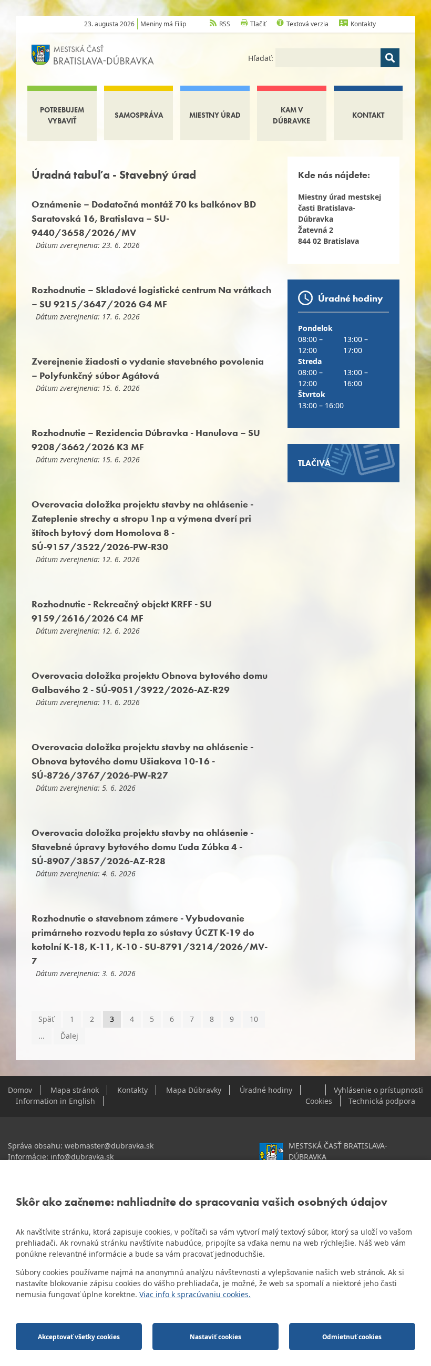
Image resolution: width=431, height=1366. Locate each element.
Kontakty (363, 23)
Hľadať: (261, 58)
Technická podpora (381, 1101)
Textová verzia (307, 23)
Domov (20, 1090)
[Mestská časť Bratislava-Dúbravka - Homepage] (93, 54)
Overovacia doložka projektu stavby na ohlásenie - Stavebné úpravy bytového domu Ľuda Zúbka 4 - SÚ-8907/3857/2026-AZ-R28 (142, 846)
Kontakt (368, 115)
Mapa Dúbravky (193, 1090)
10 (254, 1019)
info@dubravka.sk (82, 1157)
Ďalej (69, 1036)
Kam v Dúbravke (291, 115)
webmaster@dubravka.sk (109, 1146)
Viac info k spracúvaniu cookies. (195, 1294)
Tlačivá (314, 463)
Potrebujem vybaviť (62, 115)
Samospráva (139, 115)
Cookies (318, 1101)
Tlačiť (258, 23)
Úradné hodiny (266, 1090)
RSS (224, 23)
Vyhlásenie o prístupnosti (378, 1090)
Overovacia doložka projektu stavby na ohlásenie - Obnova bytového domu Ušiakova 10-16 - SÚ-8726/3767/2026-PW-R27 (142, 761)
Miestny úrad (215, 115)
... (41, 1036)
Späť (46, 1019)
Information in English (55, 1101)
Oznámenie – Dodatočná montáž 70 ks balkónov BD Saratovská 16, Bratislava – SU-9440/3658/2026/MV (144, 218)
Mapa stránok (74, 1090)
